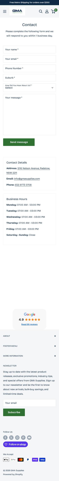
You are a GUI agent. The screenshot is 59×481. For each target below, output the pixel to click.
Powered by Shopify (13, 474)
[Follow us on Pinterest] (23, 437)
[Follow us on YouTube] (29, 437)
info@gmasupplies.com (27, 178)
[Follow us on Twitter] (11, 437)
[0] (53, 11)
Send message (19, 142)
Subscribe (14, 412)
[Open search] (40, 11)
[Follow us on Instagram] (17, 437)
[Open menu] (4, 11)
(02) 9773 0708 (23, 184)
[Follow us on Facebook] (5, 437)
